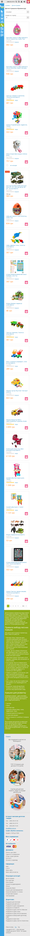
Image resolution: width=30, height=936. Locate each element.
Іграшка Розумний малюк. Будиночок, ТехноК (16, 125)
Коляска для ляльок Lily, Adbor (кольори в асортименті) (15, 449)
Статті (8, 868)
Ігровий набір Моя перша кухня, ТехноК (15, 478)
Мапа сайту (9, 870)
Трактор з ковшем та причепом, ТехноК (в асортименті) (15, 96)
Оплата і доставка (11, 852)
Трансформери (10, 895)
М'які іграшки (9, 882)
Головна (7, 5)
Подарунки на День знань (13, 911)
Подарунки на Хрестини (12, 919)
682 (23, 606)
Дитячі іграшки (16, 5)
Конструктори (10, 880)
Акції (7, 866)
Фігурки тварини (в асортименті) (15, 534)
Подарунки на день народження (15, 906)
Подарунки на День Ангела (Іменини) (16, 913)
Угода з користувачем (12, 856)
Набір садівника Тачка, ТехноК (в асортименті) (15, 246)
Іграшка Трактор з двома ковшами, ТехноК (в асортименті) (16, 592)
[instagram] (17, 839)
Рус (16, 927)
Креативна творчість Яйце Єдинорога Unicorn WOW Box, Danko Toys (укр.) (17, 67)
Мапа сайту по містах (12, 872)
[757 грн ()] (9, 165)
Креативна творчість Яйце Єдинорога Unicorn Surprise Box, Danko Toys (17, 38)
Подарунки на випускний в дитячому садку (16, 916)
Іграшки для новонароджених (14, 890)
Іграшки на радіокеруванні (13, 884)
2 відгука (16, 221)
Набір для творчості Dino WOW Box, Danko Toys (16, 217)
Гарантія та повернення (13, 854)
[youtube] (14, 839)
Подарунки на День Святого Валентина (17, 921)
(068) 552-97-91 (11, 1)
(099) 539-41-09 (14, 821)
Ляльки (8, 886)
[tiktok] (10, 839)
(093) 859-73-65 (14, 826)
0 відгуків (16, 42)
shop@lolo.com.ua (11, 828)
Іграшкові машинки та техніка (14, 892)
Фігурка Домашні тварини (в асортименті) (14, 304)
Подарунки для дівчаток (13, 904)
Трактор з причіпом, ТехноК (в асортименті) (15, 333)
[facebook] (7, 839)
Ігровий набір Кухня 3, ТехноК (14, 507)
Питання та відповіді (12, 860)
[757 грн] (7, 165)
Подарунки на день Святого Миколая (16, 909)
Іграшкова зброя (10, 888)
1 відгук (16, 100)
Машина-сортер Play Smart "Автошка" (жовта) (17, 391)
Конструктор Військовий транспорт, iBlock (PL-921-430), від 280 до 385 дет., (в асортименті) (16, 187)
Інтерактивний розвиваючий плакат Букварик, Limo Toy (16, 275)
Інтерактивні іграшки (12, 894)
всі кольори (13, 165)
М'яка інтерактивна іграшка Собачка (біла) (16, 154)
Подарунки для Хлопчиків (13, 902)
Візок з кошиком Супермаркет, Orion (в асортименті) (16, 362)
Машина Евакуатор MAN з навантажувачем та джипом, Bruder (16, 420)
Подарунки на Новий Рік (12, 908)
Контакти (8, 858)
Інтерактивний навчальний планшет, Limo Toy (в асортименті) (16, 563)
